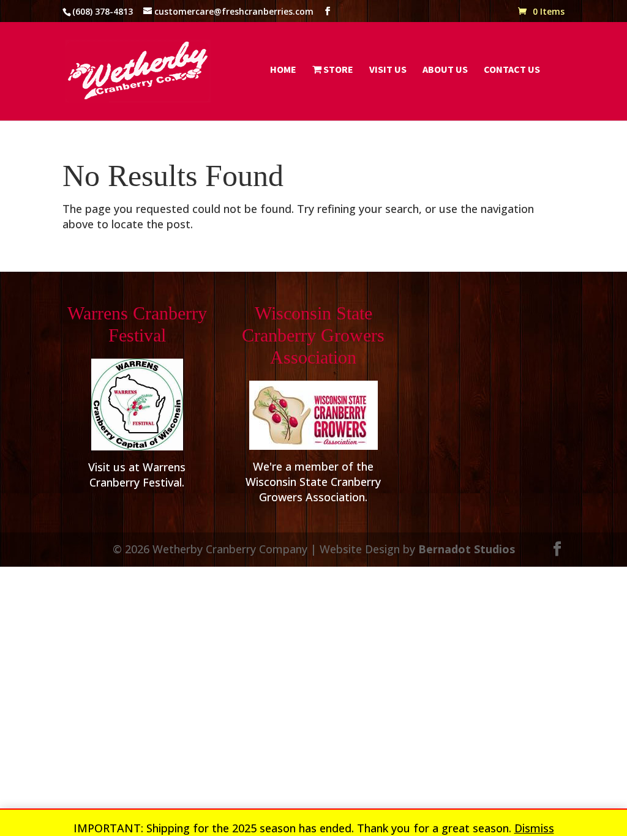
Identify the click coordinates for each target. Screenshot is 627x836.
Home (283, 70)
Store (337, 70)
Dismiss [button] (534, 828)
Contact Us (512, 70)
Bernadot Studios (466, 549)
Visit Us (388, 70)
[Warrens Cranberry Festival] (136, 404)
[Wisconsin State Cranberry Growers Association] (313, 415)
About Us (445, 70)
